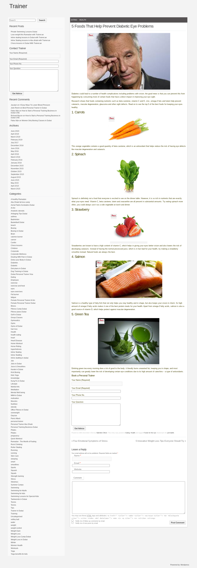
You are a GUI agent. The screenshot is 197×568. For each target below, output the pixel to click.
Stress (13, 479)
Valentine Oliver (101, 433)
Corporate (15, 251)
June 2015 (15, 180)
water (13, 522)
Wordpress (185, 565)
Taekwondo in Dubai (19, 499)
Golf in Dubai (16, 315)
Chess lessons (16, 245)
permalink (170, 433)
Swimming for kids (18, 493)
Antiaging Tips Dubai (19, 214)
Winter (13, 542)
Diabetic (14, 266)
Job (12, 361)
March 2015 (15, 189)
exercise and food (18, 286)
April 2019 (15, 134)
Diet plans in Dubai (18, 268)
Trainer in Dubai (17, 511)
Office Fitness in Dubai (19, 410)
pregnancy (15, 436)
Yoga (13, 551)
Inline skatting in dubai (19, 358)
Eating (74, 20)
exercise (14, 283)
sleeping (14, 459)
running (14, 453)
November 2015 (17, 169)
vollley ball (15, 519)
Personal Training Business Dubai (24, 427)
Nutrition (14, 404)
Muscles (14, 401)
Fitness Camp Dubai (19, 309)
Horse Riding (16, 346)
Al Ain (13, 208)
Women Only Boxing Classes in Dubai (37, 121)
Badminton (15, 219)
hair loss (14, 329)
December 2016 (17, 145)
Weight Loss (15, 534)
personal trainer (17, 421)
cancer (13, 240)
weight (13, 525)
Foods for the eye (150, 433)
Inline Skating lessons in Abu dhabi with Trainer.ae (30, 40)
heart (13, 338)
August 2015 (16, 177)
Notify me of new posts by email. (86, 523)
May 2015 (15, 183)
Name (77, 456)
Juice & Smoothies (18, 367)
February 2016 (16, 160)
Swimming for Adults (19, 491)
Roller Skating (16, 447)
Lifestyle (14, 384)
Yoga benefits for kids (19, 554)
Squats (13, 473)
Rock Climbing (16, 444)
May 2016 (15, 151)
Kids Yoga (15, 375)
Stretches (14, 482)
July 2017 (14, 143)
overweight (15, 413)
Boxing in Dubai (17, 231)
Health (82, 20)
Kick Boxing (15, 372)
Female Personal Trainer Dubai (23, 303)
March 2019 (15, 137)
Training (14, 514)
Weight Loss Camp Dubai (21, 537)
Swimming (15, 488)
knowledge (15, 378)
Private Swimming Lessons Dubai (24, 32)
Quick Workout (16, 439)
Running (14, 450)
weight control (16, 528)
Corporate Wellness (18, 254)
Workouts (14, 548)
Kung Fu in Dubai (18, 381)
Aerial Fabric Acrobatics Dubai (22, 205)
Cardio (13, 243)
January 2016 (16, 163)
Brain (13, 234)
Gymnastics (15, 320)
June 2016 (15, 148)
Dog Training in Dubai (19, 271)
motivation (15, 398)
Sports (13, 467)
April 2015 (15, 186)
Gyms (13, 323)
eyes (13, 289)
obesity (13, 407)
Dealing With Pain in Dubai (21, 257)
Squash (14, 470)
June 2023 (15, 131)
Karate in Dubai (17, 369)
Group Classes (16, 318)
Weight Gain (15, 531)
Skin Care (15, 456)
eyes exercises (16, 292)
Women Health (16, 545)
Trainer (18, 6)
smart (13, 462)
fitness (13, 306)
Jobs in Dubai (16, 364)
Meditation (15, 390)
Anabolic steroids (17, 211)
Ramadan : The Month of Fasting (23, 442)
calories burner (17, 237)
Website (77, 469)
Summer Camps (17, 485)
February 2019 (16, 140)
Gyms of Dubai (16, 326)
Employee (15, 280)
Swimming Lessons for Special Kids (25, 496)
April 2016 (15, 154)
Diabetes (14, 263)
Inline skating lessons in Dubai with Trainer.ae (29, 37)
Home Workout (16, 343)
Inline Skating (16, 352)
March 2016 (15, 157)
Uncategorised (16, 517)
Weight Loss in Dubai (19, 540)
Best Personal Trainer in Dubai (35, 108)
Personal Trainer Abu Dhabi (22, 424)
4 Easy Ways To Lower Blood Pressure (35, 105)
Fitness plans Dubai (18, 312)
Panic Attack (15, 418)
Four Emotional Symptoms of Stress (90, 441)
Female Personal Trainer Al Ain (23, 300)
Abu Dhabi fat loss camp (20, 202)
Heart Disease (16, 341)
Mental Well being (18, 393)
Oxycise (14, 416)
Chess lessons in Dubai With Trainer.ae (26, 43)
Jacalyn (14, 105)
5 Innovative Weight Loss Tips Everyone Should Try (161, 441)
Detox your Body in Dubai (21, 260)
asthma (14, 217)
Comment (78, 478)
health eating (16, 335)
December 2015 (17, 166)
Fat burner (15, 294)
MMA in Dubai (16, 395)
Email (77, 463)
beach (13, 225)
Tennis (13, 502)
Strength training (17, 476)
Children (14, 248)
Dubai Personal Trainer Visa (22, 274)
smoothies (15, 465)
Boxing (13, 228)
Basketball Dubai (17, 222)
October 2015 (16, 171)
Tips (12, 508)
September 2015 (17, 174)
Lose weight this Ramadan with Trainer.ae (27, 35)
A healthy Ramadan (18, 199)
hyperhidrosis (16, 349)
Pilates (13, 430)
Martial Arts (15, 387)
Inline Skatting (16, 355)
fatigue (13, 297)
